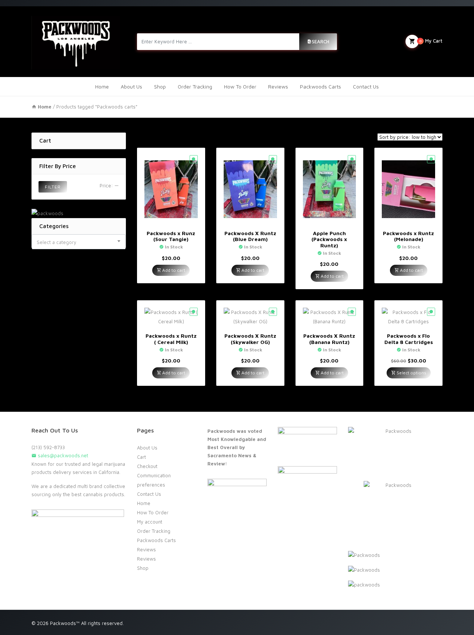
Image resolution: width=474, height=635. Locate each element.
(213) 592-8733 (48, 447)
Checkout (147, 466)
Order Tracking (195, 86)
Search (320, 41)
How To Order (240, 86)
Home (102, 86)
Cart (141, 457)
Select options (410, 372)
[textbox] (78, 242)
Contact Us (366, 86)
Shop (160, 86)
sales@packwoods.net (62, 455)
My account (149, 522)
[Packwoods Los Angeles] (75, 42)
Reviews (278, 86)
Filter (53, 187)
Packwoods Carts (320, 86)
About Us (131, 86)
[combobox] (79, 241)
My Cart (431, 41)
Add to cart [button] (173, 270)
